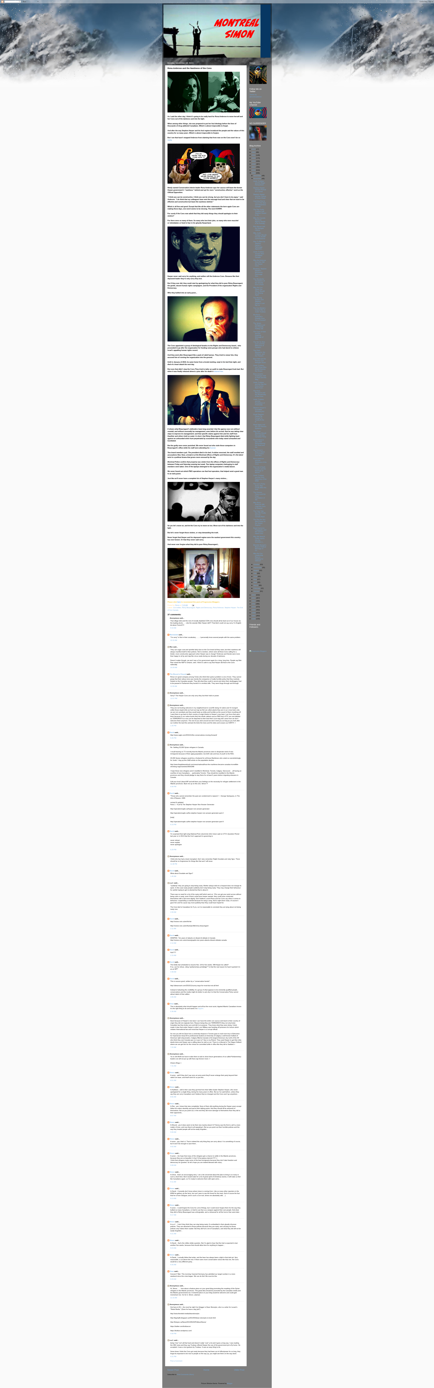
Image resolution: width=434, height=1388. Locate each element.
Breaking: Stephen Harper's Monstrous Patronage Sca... (260, 272)
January (257, 591)
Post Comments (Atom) (185, 1374)
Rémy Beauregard (188, 607)
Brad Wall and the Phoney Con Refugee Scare (259, 360)
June (256, 576)
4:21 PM (173, 1356)
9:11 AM (173, 1182)
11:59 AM (173, 686)
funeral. (213, 448)
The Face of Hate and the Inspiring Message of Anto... (259, 335)
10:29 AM (173, 667)
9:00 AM (173, 1132)
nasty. (169, 140)
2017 (254, 167)
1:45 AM (173, 876)
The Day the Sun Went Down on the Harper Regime (259, 522)
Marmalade (174, 635)
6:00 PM (173, 786)
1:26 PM (173, 726)
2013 (254, 598)
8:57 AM (173, 1115)
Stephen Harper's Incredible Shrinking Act (259, 409)
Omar (172, 1004)
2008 (254, 613)
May (255, 579)
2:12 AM (173, 943)
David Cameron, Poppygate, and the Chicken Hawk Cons (259, 530)
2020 (254, 158)
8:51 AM (173, 1080)
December (258, 175)
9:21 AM (173, 1234)
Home (206, 1370)
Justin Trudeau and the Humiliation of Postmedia (259, 402)
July (255, 573)
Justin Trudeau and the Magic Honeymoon (259, 183)
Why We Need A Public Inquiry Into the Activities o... (259, 539)
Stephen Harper (230, 607)
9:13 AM (173, 1198)
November (258, 178)
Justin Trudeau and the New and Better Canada (258, 254)
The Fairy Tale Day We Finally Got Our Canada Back (259, 514)
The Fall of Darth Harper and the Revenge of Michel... (259, 469)
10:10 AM (173, 640)
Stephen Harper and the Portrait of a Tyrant (259, 189)
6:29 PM (173, 849)
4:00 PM (173, 1333)
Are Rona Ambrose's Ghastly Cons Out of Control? (259, 317)
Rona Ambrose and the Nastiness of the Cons (260, 461)
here (179, 602)
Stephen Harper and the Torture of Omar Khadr (259, 196)
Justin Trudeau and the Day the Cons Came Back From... (259, 385)
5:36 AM (173, 1011)
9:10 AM (173, 628)
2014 (254, 595)
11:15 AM (173, 1298)
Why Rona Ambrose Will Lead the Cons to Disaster (259, 505)
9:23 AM (173, 1248)
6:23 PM (173, 824)
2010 (254, 607)
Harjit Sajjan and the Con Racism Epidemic (259, 426)
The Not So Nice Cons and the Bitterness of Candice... (259, 344)
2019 (254, 161)
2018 (254, 164)
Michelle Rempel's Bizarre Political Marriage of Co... (259, 547)
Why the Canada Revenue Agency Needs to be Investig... (259, 220)
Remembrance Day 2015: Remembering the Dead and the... (259, 443)
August (256, 570)
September (258, 567)
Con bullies (177, 607)
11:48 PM (173, 864)
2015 (254, 173)
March (256, 585)
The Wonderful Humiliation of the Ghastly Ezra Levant (259, 281)
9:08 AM (173, 1165)
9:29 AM (173, 1279)
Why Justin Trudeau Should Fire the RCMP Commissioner (259, 235)
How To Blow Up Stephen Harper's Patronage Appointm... (259, 245)
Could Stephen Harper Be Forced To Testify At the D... (258, 418)
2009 (254, 610)
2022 (254, 152)
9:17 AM (173, 1215)
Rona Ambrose (218, 607)
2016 (254, 170)
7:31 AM (173, 1066)
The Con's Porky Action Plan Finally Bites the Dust (259, 486)
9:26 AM (173, 1265)
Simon (172, 1072)
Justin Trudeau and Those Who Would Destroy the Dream (259, 368)
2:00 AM (173, 912)
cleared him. (218, 371)
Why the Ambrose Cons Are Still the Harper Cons (259, 263)
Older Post (239, 1370)
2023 (254, 149)
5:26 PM (173, 738)
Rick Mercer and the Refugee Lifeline (259, 228)
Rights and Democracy (204, 607)
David (172, 732)
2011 (254, 604)
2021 (254, 155)
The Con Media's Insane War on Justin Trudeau (259, 310)
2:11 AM (173, 928)
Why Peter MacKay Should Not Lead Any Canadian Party (259, 434)
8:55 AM (173, 1097)
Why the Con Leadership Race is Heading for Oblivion (258, 557)
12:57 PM (173, 698)
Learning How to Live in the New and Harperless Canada (259, 203)
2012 (254, 601)
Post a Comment (176, 1361)
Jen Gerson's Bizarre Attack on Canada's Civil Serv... (259, 452)
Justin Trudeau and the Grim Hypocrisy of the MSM (260, 478)
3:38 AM (173, 972)
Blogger (229, 1383)
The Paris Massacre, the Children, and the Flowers (259, 353)
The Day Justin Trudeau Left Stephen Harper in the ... (259, 212)
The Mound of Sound (178, 674)
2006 (254, 619)
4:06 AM (173, 997)
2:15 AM (173, 955)
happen (200, 1008)
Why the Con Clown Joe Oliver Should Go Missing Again (259, 291)
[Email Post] (193, 605)
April (255, 582)
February (257, 588)
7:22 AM (173, 1047)
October (257, 564)
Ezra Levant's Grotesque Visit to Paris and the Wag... (259, 376)
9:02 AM (173, 1146)
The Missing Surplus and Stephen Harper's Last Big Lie (259, 301)
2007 (254, 616)
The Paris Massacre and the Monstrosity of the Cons (259, 393)
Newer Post (173, 1370)
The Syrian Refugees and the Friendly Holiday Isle (259, 326)
